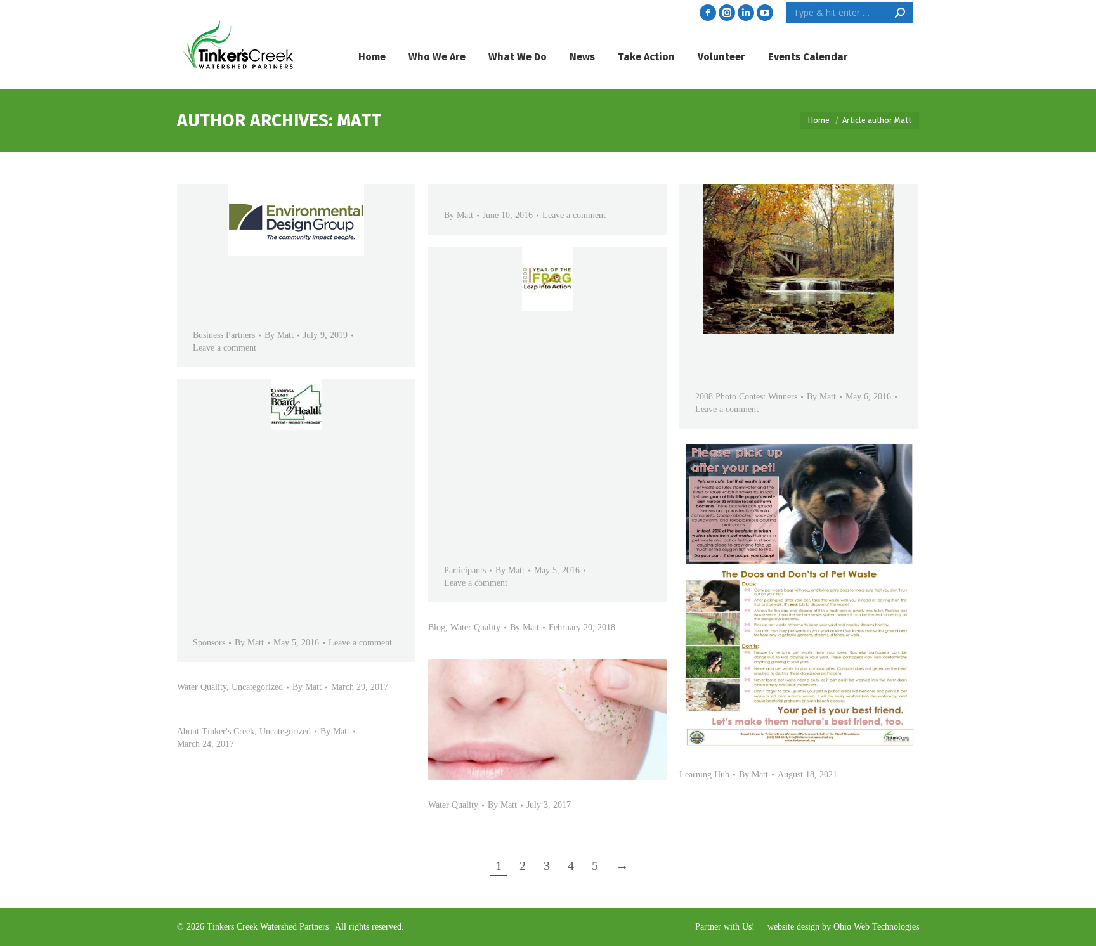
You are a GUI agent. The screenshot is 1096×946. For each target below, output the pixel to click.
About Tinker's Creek (215, 731)
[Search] (900, 12)
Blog (436, 627)
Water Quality (475, 627)
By (279, 335)
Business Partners (224, 335)
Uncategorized (257, 687)
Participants (465, 570)
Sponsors (209, 642)
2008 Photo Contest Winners (746, 396)
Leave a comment (224, 348)
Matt (359, 120)
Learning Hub (704, 774)
